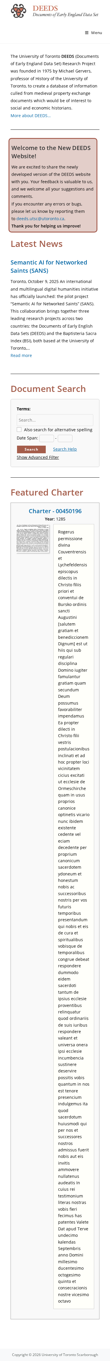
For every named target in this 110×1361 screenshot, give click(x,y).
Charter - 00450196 (55, 511)
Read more (21, 355)
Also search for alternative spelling (58, 429)
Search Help (65, 449)
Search (31, 449)
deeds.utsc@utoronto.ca (40, 218)
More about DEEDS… (31, 115)
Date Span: (27, 438)
